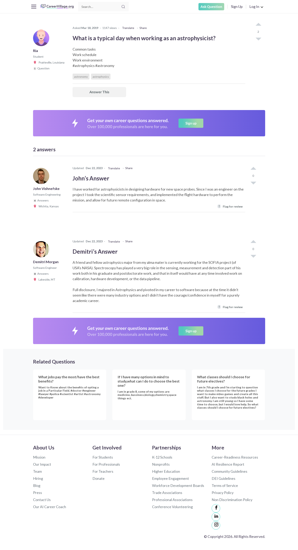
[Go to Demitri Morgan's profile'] (42, 250)
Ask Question (211, 6)
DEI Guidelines (223, 478)
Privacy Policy (223, 492)
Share (143, 28)
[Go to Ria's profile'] (42, 39)
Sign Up (237, 6)
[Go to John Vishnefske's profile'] (42, 177)
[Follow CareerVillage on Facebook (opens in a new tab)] (216, 508)
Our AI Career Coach (49, 506)
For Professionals (106, 464)
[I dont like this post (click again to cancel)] (258, 38)
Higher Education (166, 471)
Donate (98, 478)
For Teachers (102, 471)
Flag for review (231, 206)
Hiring (38, 478)
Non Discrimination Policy (232, 499)
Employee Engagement (170, 478)
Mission (39, 457)
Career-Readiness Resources (235, 457)
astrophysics (101, 76)
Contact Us (42, 499)
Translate (128, 28)
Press (37, 492)
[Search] (123, 6)
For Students (102, 457)
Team (37, 471)
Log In (254, 6)
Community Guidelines (229, 471)
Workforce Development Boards (178, 485)
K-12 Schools (162, 457)
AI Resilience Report (228, 464)
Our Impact (42, 464)
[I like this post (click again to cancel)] (258, 25)
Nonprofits (161, 464)
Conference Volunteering (172, 506)
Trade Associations (167, 492)
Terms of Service (225, 485)
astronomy (81, 76)
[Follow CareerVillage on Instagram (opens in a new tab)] (216, 525)
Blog (36, 485)
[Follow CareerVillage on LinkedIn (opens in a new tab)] (216, 517)
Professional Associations (172, 499)
